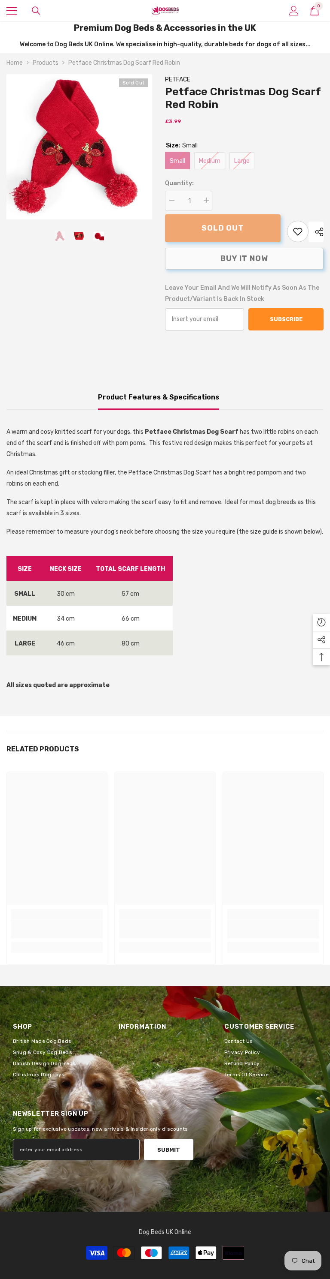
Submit (168, 1150)
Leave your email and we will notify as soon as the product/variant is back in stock (242, 293)
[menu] (11, 11)
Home (14, 62)
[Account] (294, 10)
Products (45, 62)
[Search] (36, 11)
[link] (298, 231)
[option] (79, 146)
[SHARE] (316, 232)
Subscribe (286, 319)
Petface (177, 79)
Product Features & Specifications (158, 397)
